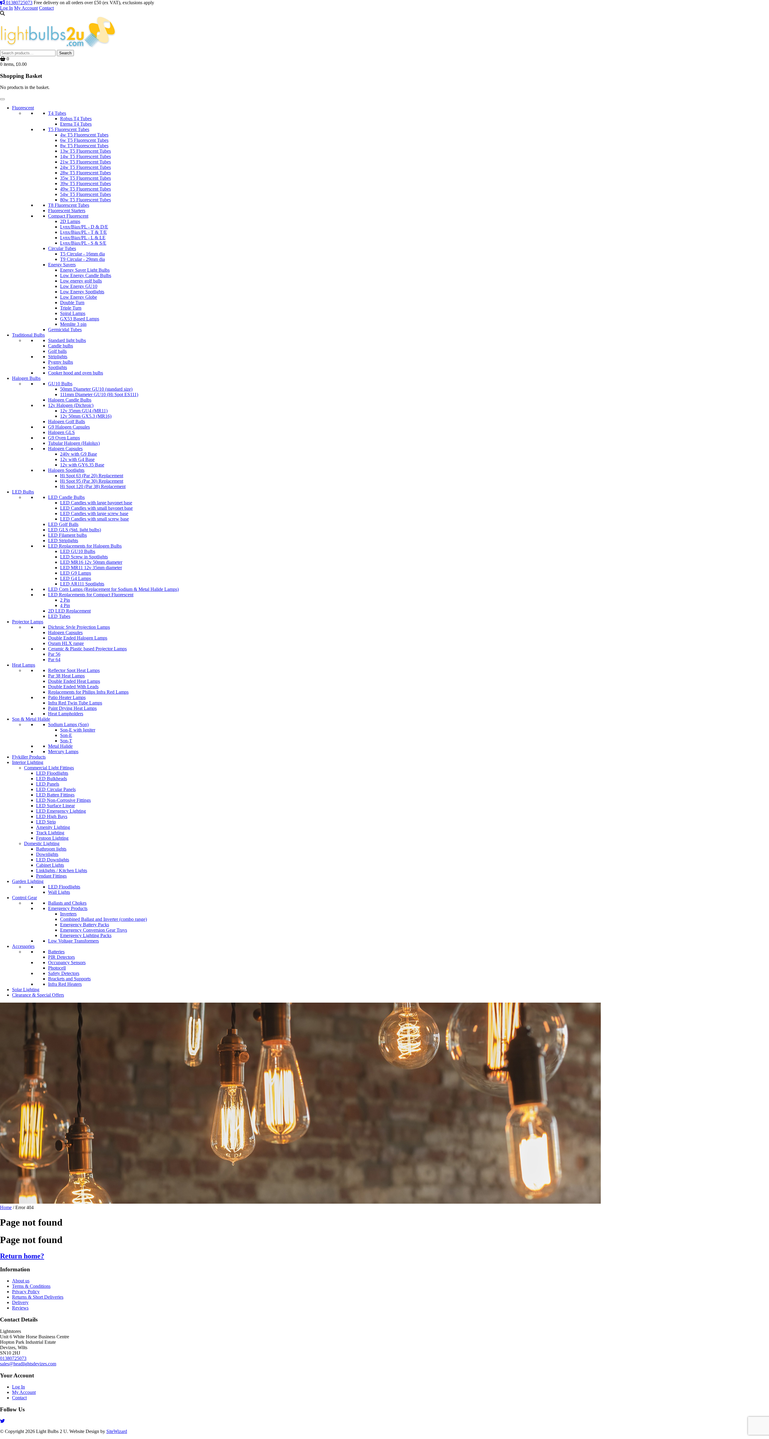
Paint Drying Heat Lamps (72, 708)
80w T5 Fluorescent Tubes (85, 199)
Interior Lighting (27, 762)
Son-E (66, 735)
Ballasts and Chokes (67, 903)
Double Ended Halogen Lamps (77, 637)
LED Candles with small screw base (94, 518)
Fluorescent (23, 107)
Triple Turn (70, 307)
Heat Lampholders (65, 713)
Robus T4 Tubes (76, 118)
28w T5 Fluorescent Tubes (85, 172)
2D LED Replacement (69, 610)
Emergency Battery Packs (84, 924)
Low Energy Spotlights (82, 291)
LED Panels (47, 784)
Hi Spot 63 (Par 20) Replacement (91, 475)
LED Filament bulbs (67, 535)
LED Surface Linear (55, 805)
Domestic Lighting (41, 843)
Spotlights (57, 367)
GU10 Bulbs (60, 383)
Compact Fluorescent (68, 215)
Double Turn (72, 302)
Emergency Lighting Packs (85, 935)
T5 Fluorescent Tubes (68, 129)
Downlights (47, 854)
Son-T (66, 740)
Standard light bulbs (67, 340)
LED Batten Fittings (55, 794)
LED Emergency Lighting (61, 811)
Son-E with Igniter (77, 729)
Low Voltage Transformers (73, 940)
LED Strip (46, 821)
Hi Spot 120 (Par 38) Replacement (93, 486)
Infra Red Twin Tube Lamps (75, 702)
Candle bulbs (60, 345)
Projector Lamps (27, 621)
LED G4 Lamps (75, 578)
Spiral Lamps (72, 313)
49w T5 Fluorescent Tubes (85, 188)
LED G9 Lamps (75, 573)
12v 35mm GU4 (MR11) (84, 410)
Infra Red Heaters (65, 984)
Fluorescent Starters (66, 210)
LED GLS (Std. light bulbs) (74, 529)
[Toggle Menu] (2, 99)
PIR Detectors (61, 957)
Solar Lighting (25, 989)
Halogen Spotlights (66, 470)
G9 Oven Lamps (64, 437)
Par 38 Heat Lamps (66, 675)
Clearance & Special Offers (38, 995)
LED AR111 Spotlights (82, 583)
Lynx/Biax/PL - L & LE (82, 237)
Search (65, 53)
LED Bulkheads (51, 778)
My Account (26, 8)
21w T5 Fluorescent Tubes (85, 161)
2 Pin (65, 600)
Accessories (23, 946)
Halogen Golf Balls (66, 421)
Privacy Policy (26, 1291)
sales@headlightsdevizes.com (28, 1363)
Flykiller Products (29, 756)
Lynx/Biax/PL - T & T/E (83, 232)
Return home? (22, 1256)
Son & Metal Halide (31, 719)
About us (20, 1280)
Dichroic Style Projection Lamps (79, 627)
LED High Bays (51, 816)
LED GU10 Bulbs (77, 551)
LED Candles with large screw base (94, 513)
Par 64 (54, 659)
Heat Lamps (23, 665)
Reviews (20, 1307)
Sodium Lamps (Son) (68, 724)
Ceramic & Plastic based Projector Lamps (87, 648)
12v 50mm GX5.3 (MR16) (85, 416)
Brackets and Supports (69, 978)
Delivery (20, 1302)
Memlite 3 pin (73, 324)
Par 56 (54, 654)
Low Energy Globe (78, 297)
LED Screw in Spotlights (84, 556)
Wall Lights (59, 892)
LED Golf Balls (63, 524)
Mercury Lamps (63, 751)
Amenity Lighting (53, 827)
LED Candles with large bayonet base (96, 502)
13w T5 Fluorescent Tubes (85, 151)
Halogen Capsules (65, 448)
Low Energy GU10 (78, 286)
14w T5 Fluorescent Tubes (85, 156)
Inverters (68, 913)
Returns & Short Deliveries (37, 1297)
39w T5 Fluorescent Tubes (85, 183)
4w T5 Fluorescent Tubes (84, 134)
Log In (6, 8)
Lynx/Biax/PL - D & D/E (84, 226)
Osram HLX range (66, 643)
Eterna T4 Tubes (76, 124)
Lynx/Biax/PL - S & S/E (83, 243)
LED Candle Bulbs (66, 497)
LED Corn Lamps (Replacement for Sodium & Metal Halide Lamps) (113, 589)
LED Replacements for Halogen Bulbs (85, 545)
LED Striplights (63, 540)
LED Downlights (52, 859)
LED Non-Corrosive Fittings (63, 800)
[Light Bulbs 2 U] (58, 47)
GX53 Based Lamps (79, 318)
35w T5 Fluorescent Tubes (85, 178)
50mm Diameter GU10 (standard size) (96, 389)
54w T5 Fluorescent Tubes (85, 194)
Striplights (57, 356)
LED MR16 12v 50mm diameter (91, 562)
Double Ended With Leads (73, 686)
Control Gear (24, 897)
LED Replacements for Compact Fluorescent (90, 594)
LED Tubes (59, 616)
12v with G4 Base (77, 459)
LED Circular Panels (56, 789)
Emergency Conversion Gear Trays (93, 930)
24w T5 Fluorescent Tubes (85, 167)
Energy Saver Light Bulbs (85, 270)
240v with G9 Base (78, 454)
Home (6, 1207)
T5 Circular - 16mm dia (82, 253)
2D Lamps (70, 221)
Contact (46, 8)
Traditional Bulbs (28, 335)
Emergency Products (67, 908)
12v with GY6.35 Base (82, 464)
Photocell (57, 967)
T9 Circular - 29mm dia (82, 259)
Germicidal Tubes (65, 329)
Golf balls (57, 351)
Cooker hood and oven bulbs (75, 372)
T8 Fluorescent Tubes (68, 205)
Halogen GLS (61, 432)
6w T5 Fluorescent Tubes (84, 140)
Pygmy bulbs (60, 362)
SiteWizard (116, 1431)
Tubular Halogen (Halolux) (74, 443)
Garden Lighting (28, 881)
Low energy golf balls (81, 280)
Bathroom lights (51, 848)
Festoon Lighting (52, 838)
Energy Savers (62, 264)
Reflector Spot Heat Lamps (74, 670)
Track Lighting (50, 832)
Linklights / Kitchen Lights (61, 870)
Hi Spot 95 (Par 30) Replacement (91, 481)
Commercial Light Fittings (49, 767)
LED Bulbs (23, 491)
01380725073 (18, 2)
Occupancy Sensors (67, 962)
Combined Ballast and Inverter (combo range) (103, 919)
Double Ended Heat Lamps (74, 681)
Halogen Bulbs (26, 378)
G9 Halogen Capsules (69, 426)
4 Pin (65, 605)
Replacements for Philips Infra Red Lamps (88, 692)
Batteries (56, 951)
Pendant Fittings (51, 875)
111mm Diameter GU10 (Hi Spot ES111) (99, 394)
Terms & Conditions (31, 1286)
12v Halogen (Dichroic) (70, 405)
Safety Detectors (63, 973)
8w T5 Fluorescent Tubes (84, 145)
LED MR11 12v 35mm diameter (91, 567)
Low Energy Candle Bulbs (85, 275)
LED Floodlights (52, 773)
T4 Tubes (57, 113)
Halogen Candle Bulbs (69, 399)
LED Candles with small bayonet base (96, 508)
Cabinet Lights (50, 865)
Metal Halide (60, 746)
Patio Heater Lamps (67, 697)
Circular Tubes (62, 248)
